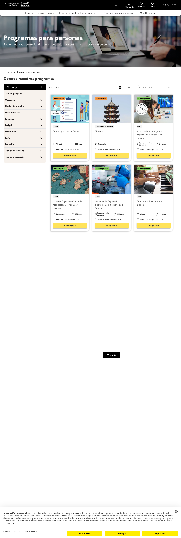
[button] (25, 93)
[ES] (169, 4)
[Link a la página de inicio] (10, 72)
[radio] (120, 87)
